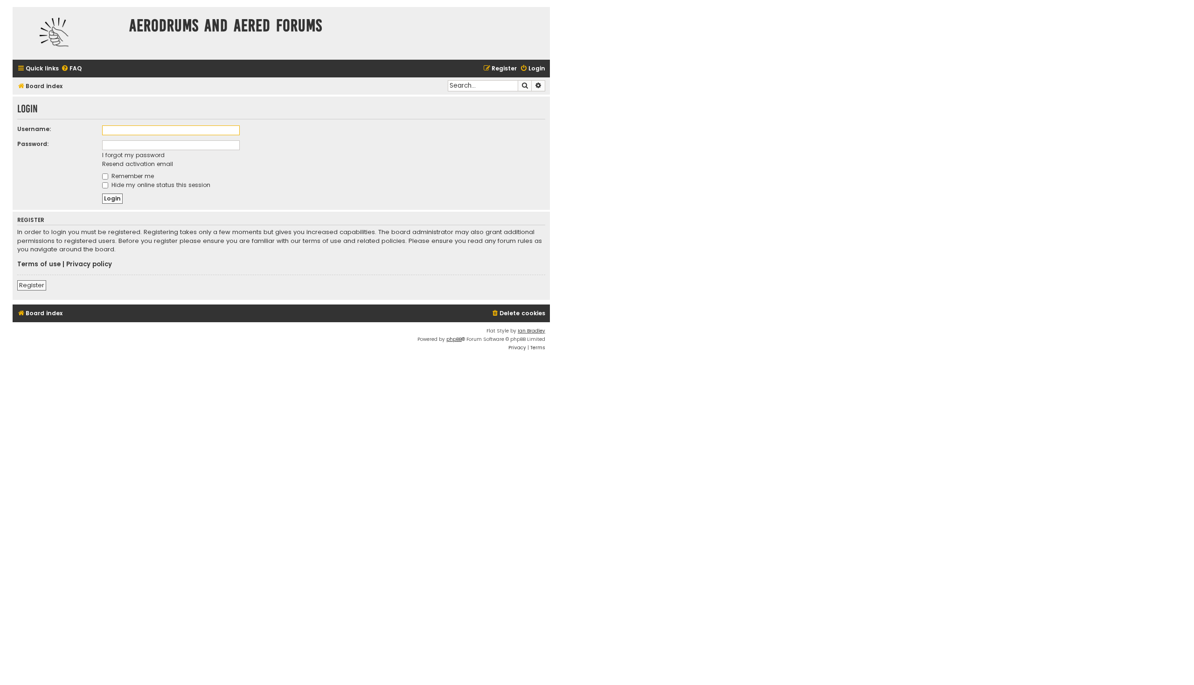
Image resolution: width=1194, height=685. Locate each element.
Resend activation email (137, 163)
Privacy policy (89, 264)
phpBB (454, 339)
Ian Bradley (531, 330)
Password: (33, 144)
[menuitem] (71, 68)
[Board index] (68, 33)
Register (31, 285)
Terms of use (39, 264)
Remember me (132, 176)
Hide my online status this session (160, 185)
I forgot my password (133, 155)
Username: (34, 129)
